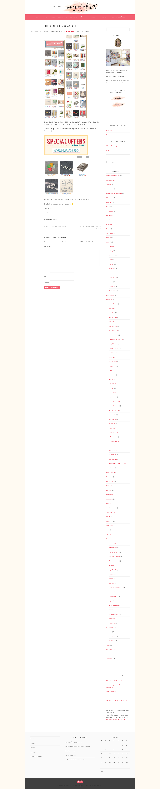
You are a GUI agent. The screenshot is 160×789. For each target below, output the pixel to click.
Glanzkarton (109, 220)
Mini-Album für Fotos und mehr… (115, 680)
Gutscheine (109, 224)
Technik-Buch (109, 534)
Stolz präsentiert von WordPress (68, 786)
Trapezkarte (112, 428)
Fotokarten (111, 246)
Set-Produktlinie (110, 512)
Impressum (103, 17)
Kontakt (93, 17)
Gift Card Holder (113, 361)
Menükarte (111, 388)
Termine (44, 17)
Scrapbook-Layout (111, 508)
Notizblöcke (109, 494)
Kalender (108, 238)
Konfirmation (112, 268)
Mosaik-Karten (112, 397)
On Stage (108, 503)
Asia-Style (111, 308)
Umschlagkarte (112, 454)
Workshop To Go (110, 649)
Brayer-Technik (112, 570)
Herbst (110, 260)
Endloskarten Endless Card (116, 339)
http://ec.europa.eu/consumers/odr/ (115, 719)
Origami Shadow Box (114, 401)
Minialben (108, 490)
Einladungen (109, 215)
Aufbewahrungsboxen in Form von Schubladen (77, 746)
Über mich (84, 17)
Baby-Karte (111, 322)
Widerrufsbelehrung (111, 146)
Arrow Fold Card (113, 304)
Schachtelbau (112, 641)
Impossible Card (113, 370)
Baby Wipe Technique (114, 556)
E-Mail (46, 276)
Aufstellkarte (112, 313)
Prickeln (111, 610)
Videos (52, 17)
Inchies (108, 229)
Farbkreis (111, 211)
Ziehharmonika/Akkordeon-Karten (117, 463)
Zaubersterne (109, 658)
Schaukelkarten (113, 419)
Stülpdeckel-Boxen (111, 691)
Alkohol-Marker (112, 543)
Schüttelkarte (112, 423)
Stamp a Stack (112, 286)
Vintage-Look (112, 623)
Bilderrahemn (109, 198)
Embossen (111, 579)
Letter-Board (109, 477)
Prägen (110, 601)
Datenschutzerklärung (117, 17)
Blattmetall (111, 565)
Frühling (111, 251)
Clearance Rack (70, 31)
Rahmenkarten (112, 415)
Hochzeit (111, 264)
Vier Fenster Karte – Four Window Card (116, 700)
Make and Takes (110, 481)
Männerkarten (112, 384)
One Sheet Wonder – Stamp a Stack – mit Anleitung (90, 227)
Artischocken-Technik (114, 552)
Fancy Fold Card (113, 344)
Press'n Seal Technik (114, 605)
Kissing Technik (113, 592)
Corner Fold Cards (113, 330)
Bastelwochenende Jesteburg (114, 193)
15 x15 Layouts (110, 180)
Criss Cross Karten (113, 335)
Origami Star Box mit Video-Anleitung (56, 226)
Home (36, 17)
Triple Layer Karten (113, 432)
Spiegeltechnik (112, 618)
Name (46, 271)
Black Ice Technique (114, 561)
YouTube (108, 135)
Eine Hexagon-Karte (111, 696)
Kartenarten (109, 299)
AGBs (107, 150)
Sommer (111, 282)
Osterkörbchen (112, 636)
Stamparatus (109, 521)
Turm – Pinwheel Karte (114, 441)
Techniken (109, 539)
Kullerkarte (111, 379)
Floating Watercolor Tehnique (116, 587)
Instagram (109, 130)
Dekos (108, 207)
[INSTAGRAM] (78, 781)
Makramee (109, 486)
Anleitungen (109, 189)
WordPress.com (97, 786)
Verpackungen (110, 627)
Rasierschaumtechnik (114, 614)
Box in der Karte (113, 326)
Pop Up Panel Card (114, 410)
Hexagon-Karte (112, 366)
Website (46, 282)
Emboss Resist (112, 574)
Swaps (108, 530)
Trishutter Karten (113, 437)
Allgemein (55, 219)
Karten (108, 242)
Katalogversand (110, 472)
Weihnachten (112, 291)
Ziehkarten (111, 468)
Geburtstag (111, 255)
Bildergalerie (62, 17)
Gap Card (111, 357)
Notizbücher (109, 499)
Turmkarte (111, 446)
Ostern (110, 273)
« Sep (101, 771)
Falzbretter (111, 583)
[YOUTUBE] (81, 781)
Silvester (108, 517)
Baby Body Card (113, 317)
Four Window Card (113, 353)
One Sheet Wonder (114, 596)
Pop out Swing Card (114, 406)
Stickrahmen (109, 525)
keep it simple (112, 375)
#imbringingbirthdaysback (113, 176)
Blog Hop (108, 202)
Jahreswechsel (110, 233)
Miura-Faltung (112, 392)
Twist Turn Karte (113, 450)
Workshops (109, 654)
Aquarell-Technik (113, 547)
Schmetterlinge (112, 277)
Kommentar (47, 247)
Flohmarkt (73, 17)
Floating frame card (114, 348)
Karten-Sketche (110, 295)
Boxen (110, 632)
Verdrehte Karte (113, 459)
